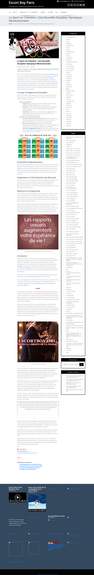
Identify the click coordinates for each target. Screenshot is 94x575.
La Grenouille (69, 295)
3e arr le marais (70, 216)
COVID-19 (68, 146)
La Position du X (70, 305)
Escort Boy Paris (21, 2)
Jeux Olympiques (48, 78)
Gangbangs (32, 128)
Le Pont (68, 311)
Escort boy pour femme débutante (72, 234)
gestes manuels (48, 108)
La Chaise (68, 293)
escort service (69, 70)
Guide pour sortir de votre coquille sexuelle (31, 466)
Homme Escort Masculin (26, 164)
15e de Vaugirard (71, 198)
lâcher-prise (69, 95)
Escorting (68, 74)
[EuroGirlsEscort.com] (54, 520)
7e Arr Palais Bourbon (72, 225)
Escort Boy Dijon (70, 168)
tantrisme (68, 121)
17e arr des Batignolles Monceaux (72, 203)
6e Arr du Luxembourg (72, 222)
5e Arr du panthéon (71, 220)
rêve (67, 109)
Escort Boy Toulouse (71, 253)
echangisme (69, 58)
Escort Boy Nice (70, 185)
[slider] (36, 510)
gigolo (68, 88)
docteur (68, 53)
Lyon (67, 352)
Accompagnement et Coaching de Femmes (31, 464)
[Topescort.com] (75, 489)
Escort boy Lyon (70, 174)
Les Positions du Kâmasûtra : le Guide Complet (74, 323)
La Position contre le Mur (73, 299)
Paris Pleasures (25, 285)
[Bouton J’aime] (19, 457)
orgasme (68, 103)
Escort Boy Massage (71, 179)
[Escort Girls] (71, 517)
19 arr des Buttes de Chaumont (74, 208)
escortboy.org (46, 281)
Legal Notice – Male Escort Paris (74, 313)
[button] (17, 497)
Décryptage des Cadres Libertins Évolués (72, 157)
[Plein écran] (24, 501)
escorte (68, 72)
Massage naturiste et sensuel (74, 325)
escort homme (70, 66)
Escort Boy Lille (70, 172)
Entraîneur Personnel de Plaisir (28, 469)
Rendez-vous (23, 12)
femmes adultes (50, 388)
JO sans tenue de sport (32, 276)
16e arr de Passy (70, 200)
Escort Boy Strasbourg (72, 249)
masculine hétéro (38, 425)
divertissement (70, 51)
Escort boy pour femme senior (74, 239)
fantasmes (69, 78)
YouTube (50, 12)
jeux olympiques (51, 74)
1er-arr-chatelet (70, 210)
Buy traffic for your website (55, 534)
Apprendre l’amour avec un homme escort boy (73, 383)
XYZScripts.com (54, 574)
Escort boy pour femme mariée (74, 237)
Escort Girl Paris (52, 489)
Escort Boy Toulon (71, 251)
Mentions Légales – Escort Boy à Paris (74, 328)
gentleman (69, 86)
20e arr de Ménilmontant (73, 212)
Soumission (69, 117)
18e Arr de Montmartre (72, 206)
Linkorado (11, 517)
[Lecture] (10, 501)
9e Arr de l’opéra (70, 229)
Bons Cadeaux (70, 142)
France (68, 271)
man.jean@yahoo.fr (64, 1)
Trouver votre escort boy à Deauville (73, 280)
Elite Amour (43, 377)
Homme (68, 93)
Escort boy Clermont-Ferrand (74, 164)
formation (69, 84)
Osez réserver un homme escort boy (74, 390)
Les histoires (69, 320)
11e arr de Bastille (71, 190)
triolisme (50, 126)
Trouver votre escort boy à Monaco (73, 283)
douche (68, 56)
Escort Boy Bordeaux (71, 162)
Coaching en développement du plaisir (30, 467)
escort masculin (70, 68)
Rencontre (69, 107)
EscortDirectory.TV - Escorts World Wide (56, 547)
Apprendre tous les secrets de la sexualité (75, 137)
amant (68, 39)
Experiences (34, 12)
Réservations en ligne (72, 341)
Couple (68, 49)
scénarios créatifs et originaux (30, 105)
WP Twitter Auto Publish (41, 574)
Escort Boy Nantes (71, 183)
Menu (67, 331)
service (68, 111)
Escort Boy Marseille (71, 176)
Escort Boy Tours (70, 255)
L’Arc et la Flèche (70, 291)
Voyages (42, 12)
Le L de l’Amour (70, 307)
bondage (68, 43)
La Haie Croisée (70, 297)
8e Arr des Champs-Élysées (73, 227)
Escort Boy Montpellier (72, 181)
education (69, 60)
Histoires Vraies (70, 90)
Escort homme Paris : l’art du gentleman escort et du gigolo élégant (74, 259)
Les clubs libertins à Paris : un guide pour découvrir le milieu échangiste (74, 317)
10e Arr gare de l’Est (71, 188)
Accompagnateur (71, 37)
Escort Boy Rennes (71, 247)
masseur (68, 99)
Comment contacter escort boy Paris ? (53, 572)
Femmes (68, 80)
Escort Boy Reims (70, 245)
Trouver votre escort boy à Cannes (73, 273)
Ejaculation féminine (71, 62)
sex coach (68, 113)
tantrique (68, 119)
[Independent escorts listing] (53, 543)
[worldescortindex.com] (34, 534)
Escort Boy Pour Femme (72, 231)
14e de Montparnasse (72, 196)
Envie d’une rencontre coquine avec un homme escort (74, 376)
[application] (17, 497)
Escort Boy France (71, 170)
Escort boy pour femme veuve (74, 243)
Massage (68, 97)
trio (32, 117)
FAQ (57, 12)
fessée (68, 82)
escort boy (69, 64)
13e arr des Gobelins (71, 194)
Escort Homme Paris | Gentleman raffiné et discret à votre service (74, 264)
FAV (67, 269)
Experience (69, 76)
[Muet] (22, 501)
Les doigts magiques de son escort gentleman (73, 386)
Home (10, 24)
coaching (32, 66)
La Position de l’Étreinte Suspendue (72, 302)
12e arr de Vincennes (71, 192)
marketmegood (13, 534)
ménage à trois (70, 101)
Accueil (15, 12)
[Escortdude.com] (33, 548)
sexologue (69, 115)
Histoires (68, 287)
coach (24, 66)
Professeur (69, 105)
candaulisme (69, 45)
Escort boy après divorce (72, 160)
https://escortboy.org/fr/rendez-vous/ (27, 453)
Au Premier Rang (70, 140)
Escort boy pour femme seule (74, 241)
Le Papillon (69, 309)
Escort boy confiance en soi (73, 166)
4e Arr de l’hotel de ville (72, 218)
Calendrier (63, 12)
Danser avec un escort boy (73, 148)
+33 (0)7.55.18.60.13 (79, 1)
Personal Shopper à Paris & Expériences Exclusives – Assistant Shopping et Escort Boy (74, 335)
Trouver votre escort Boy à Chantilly (73, 277)
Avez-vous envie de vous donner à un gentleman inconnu (74, 380)
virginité (68, 125)
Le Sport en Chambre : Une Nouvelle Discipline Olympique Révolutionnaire (34, 62)
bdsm (67, 41)
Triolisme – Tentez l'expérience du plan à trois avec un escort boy (74, 345)
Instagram (69, 289)
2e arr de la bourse (71, 214)
